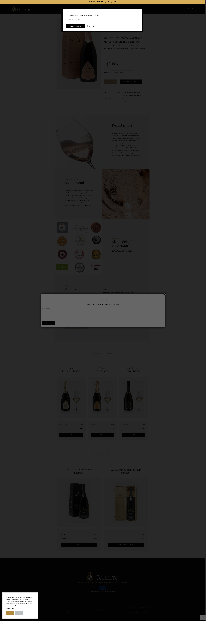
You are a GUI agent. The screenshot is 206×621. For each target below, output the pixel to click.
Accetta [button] (10, 613)
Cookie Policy (10, 608)
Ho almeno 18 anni (74, 19)
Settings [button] (27, 613)
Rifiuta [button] (19, 613)
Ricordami (93, 26)
